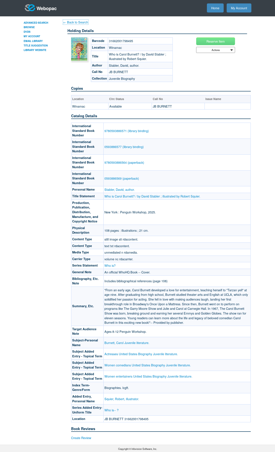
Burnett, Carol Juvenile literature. (126, 342)
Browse (29, 27)
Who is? (110, 265)
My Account (239, 8)
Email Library (33, 41)
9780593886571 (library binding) (126, 130)
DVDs (27, 32)
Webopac (47, 8)
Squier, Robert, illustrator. (121, 398)
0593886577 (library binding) (124, 146)
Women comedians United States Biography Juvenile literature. (147, 365)
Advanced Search (36, 23)
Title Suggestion (36, 45)
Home (215, 8)
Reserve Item (215, 41)
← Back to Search (75, 22)
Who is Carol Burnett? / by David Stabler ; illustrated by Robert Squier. (152, 196)
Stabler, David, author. (119, 189)
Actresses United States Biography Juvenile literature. (141, 354)
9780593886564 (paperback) (124, 162)
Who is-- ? (111, 410)
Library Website (35, 50)
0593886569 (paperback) (121, 178)
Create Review (81, 437)
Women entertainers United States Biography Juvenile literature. (148, 376)
